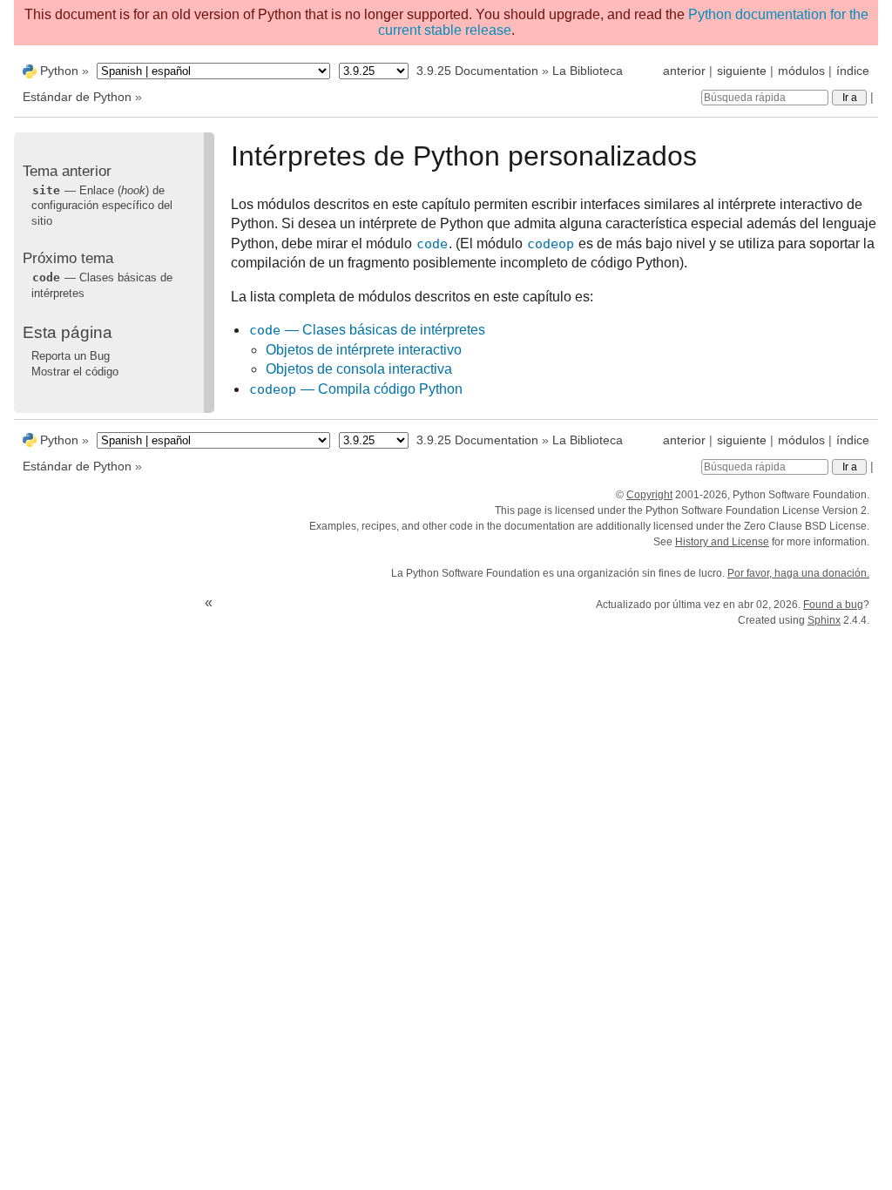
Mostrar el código (74, 371)
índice (852, 71)
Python (59, 71)
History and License (722, 542)
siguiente (742, 71)
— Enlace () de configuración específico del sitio (101, 205)
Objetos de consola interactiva (359, 369)
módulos (801, 71)
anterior (684, 71)
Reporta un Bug (70, 355)
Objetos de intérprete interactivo (364, 349)
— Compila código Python (356, 389)
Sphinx (824, 620)
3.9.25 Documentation (477, 71)
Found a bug (833, 604)
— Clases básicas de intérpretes (367, 329)
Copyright (649, 495)
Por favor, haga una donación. (798, 573)
